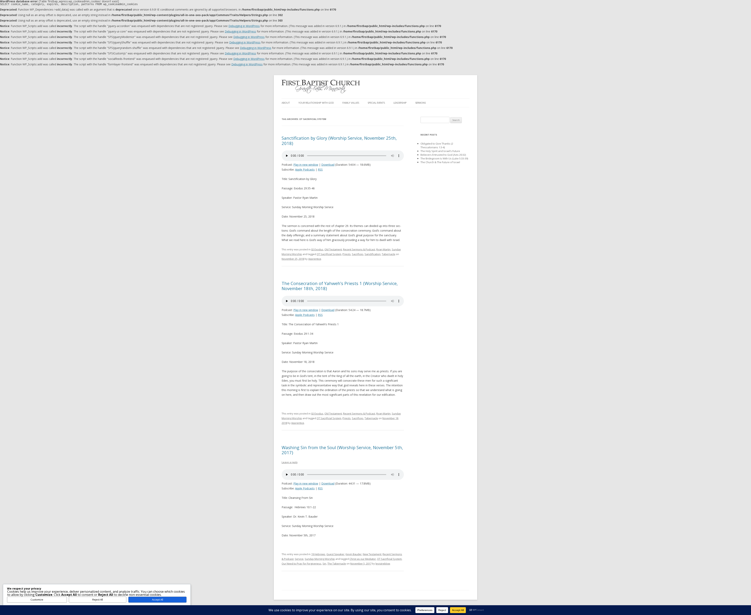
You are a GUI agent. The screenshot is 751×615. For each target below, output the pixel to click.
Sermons (420, 102)
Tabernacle (388, 254)
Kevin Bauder (354, 554)
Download (327, 164)
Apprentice (314, 259)
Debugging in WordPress (244, 26)
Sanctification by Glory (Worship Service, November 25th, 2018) (339, 140)
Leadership (400, 102)
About (286, 102)
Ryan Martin (383, 249)
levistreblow (383, 563)
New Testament (372, 554)
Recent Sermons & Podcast (359, 249)
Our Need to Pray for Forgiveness (301, 563)
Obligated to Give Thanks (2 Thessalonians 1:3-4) (436, 145)
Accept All (157, 599)
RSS (320, 169)
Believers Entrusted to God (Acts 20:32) (443, 154)
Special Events (376, 102)
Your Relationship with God (316, 102)
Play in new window (305, 164)
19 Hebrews (318, 554)
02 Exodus (317, 249)
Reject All (97, 599)
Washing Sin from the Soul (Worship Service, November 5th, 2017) (342, 449)
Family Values (350, 102)
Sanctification (373, 254)
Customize (37, 599)
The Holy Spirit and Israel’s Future (440, 151)
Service (299, 559)
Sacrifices (357, 254)
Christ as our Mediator (362, 559)
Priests (346, 254)
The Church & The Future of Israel (440, 162)
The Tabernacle (336, 563)
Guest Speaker (335, 554)
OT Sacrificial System (329, 254)
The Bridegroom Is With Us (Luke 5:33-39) (444, 158)
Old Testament (333, 249)
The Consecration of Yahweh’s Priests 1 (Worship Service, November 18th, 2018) (340, 285)
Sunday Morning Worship (320, 559)
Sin (324, 563)
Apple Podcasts (305, 169)
